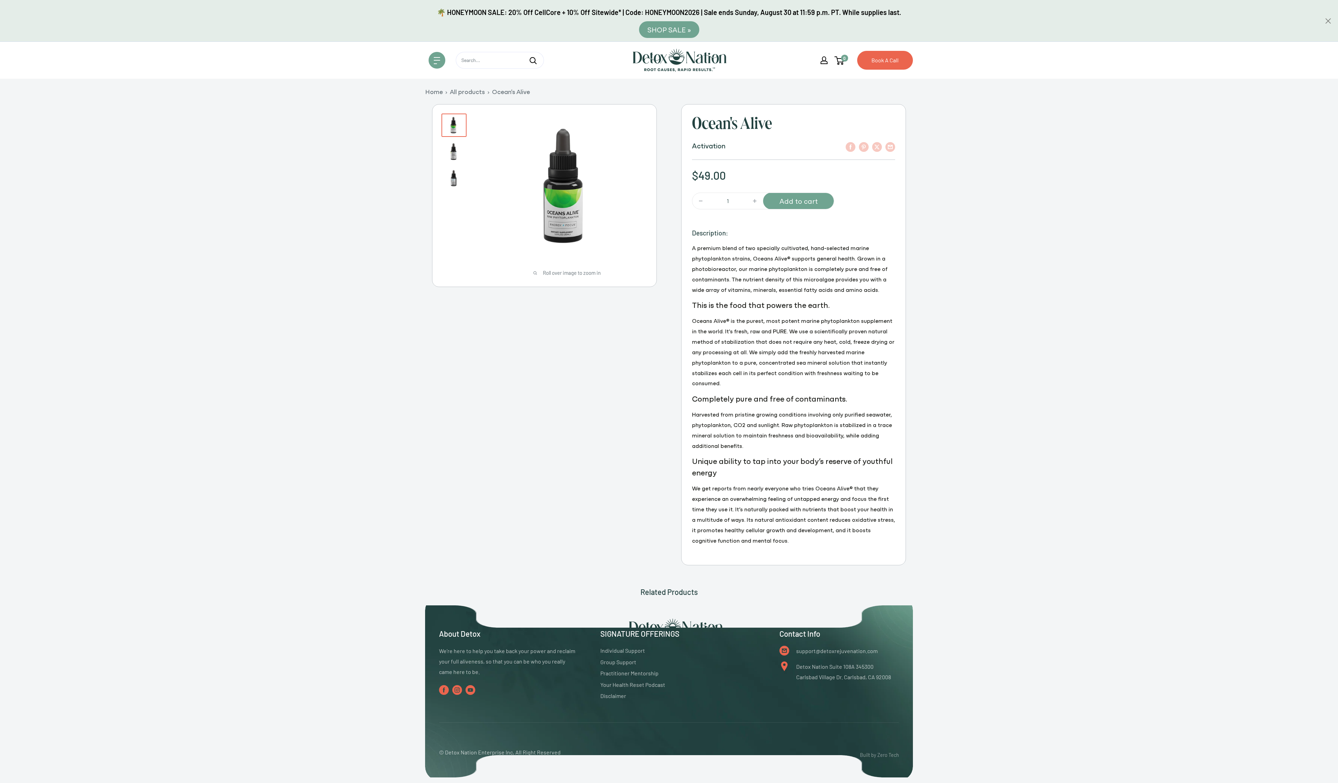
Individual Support (622, 650)
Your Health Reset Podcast (632, 684)
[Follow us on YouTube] (470, 689)
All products (467, 91)
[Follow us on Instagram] (457, 689)
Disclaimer (613, 695)
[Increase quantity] (754, 201)
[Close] (1328, 20)
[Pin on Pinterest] (864, 146)
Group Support (618, 662)
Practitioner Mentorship (629, 673)
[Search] (533, 60)
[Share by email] (890, 146)
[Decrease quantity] (700, 201)
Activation (708, 145)
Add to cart (798, 201)
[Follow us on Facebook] (444, 689)
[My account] (824, 60)
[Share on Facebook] (850, 146)
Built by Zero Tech (879, 755)
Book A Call (885, 60)
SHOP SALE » (669, 29)
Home (434, 91)
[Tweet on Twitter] (877, 146)
